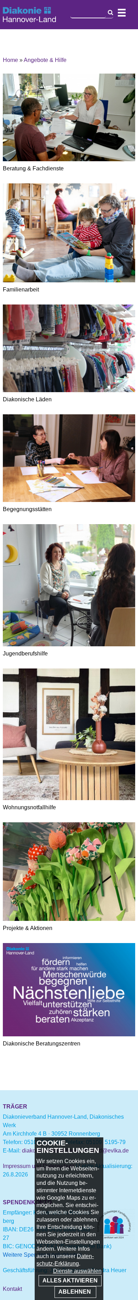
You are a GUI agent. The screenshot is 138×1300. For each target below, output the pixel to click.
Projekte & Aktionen (27, 928)
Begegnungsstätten (27, 509)
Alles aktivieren (70, 1280)
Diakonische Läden (27, 399)
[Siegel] (114, 1238)
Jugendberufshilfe (25, 654)
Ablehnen (75, 1292)
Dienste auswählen (77, 1271)
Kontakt (12, 1289)
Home (10, 60)
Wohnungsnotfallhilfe (29, 807)
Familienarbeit (21, 290)
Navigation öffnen (122, 13)
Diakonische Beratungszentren (41, 1044)
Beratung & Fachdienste (33, 168)
